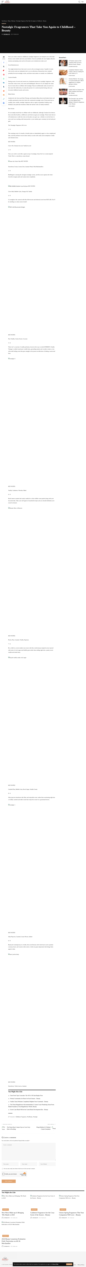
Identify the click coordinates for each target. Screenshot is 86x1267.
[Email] (4, 95)
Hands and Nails (74, 66)
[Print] (4, 103)
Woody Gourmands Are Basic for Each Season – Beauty (25, 1098)
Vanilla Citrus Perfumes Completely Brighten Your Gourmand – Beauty (29, 1101)
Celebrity (72, 106)
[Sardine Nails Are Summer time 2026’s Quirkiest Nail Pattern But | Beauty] (63, 92)
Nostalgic (35, 1116)
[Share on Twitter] (4, 66)
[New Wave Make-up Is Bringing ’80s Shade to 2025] (14, 1202)
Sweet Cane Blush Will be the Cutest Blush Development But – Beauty (29, 1109)
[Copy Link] (4, 99)
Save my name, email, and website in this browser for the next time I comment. (19, 1168)
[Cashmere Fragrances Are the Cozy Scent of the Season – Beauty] (43, 1202)
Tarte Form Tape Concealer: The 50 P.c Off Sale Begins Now (26, 1095)
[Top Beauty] (7, 2)
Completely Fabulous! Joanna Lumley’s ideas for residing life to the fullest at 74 (76, 71)
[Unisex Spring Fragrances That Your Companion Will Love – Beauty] (71, 1202)
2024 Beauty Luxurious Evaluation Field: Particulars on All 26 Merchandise (13, 1241)
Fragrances (23, 1116)
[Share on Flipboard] (4, 71)
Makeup (4, 23)
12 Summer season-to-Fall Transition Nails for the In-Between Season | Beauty (75, 62)
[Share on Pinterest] (4, 75)
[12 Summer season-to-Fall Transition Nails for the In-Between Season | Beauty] (63, 63)
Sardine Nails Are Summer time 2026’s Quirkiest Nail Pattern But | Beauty (76, 91)
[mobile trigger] (3, 2)
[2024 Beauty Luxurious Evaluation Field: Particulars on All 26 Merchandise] (14, 1229)
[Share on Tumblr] (4, 87)
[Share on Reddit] (4, 91)
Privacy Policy (55, 1264)
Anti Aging (72, 75)
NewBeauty (29, 1116)
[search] (79, 1)
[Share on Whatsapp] (4, 79)
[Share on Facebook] (4, 62)
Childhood (18, 1116)
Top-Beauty (6, 34)
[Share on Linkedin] (4, 83)
